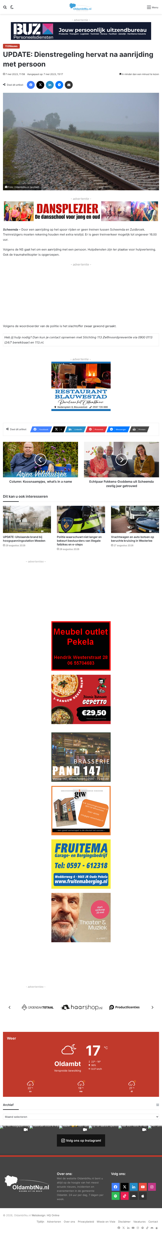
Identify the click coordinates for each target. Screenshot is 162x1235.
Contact (153, 1221)
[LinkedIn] (50, 85)
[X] (40, 85)
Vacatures (139, 1221)
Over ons (69, 1221)
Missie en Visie (106, 1221)
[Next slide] (152, 1007)
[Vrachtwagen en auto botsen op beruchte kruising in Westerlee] (135, 519)
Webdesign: (39, 1215)
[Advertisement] (81, 294)
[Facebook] (31, 85)
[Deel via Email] (69, 85)
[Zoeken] (5, 8)
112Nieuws (11, 46)
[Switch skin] (12, 8)
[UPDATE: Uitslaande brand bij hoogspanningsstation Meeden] (27, 519)
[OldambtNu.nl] (80, 7)
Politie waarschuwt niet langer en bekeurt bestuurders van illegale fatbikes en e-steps (79, 540)
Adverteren (54, 1221)
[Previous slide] (9, 1007)
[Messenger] (59, 85)
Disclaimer (124, 1221)
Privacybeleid (86, 1221)
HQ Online (53, 1215)
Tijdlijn (40, 1221)
